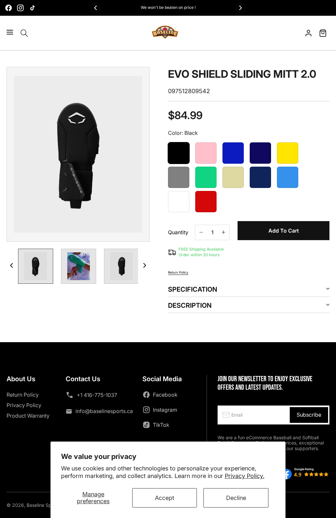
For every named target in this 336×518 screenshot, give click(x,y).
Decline (236, 497)
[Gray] (178, 177)
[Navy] (260, 153)
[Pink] (206, 153)
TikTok (161, 425)
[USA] (260, 177)
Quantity (178, 232)
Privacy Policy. (244, 475)
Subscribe (309, 414)
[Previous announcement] (95, 8)
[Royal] (233, 153)
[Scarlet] (206, 201)
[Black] (178, 153)
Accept (164, 497)
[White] (178, 201)
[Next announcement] (240, 8)
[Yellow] (287, 153)
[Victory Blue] (287, 177)
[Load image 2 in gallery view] (78, 266)
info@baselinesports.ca (104, 411)
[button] (10, 32)
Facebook (165, 394)
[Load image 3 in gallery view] (121, 266)
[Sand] (233, 177)
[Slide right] (145, 265)
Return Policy (178, 272)
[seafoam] (206, 177)
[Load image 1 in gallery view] (35, 266)
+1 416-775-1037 (97, 395)
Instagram (165, 409)
